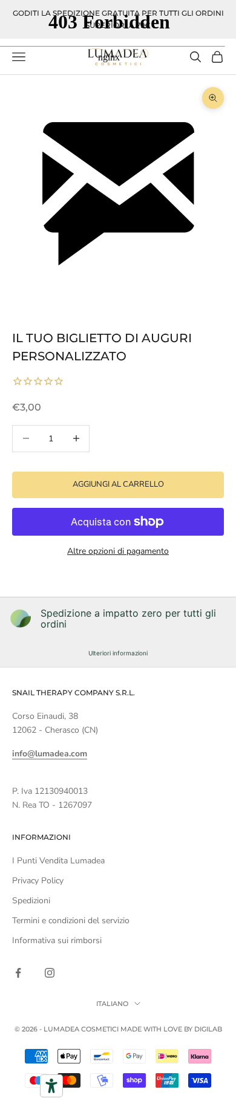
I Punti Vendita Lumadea (58, 860)
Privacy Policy (38, 880)
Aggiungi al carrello (118, 484)
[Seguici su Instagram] (50, 973)
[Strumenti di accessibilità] (51, 1085)
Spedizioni (31, 900)
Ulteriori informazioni (118, 653)
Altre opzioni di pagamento (118, 551)
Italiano (112, 1003)
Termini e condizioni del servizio (70, 920)
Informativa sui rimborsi (57, 940)
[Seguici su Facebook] (18, 973)
